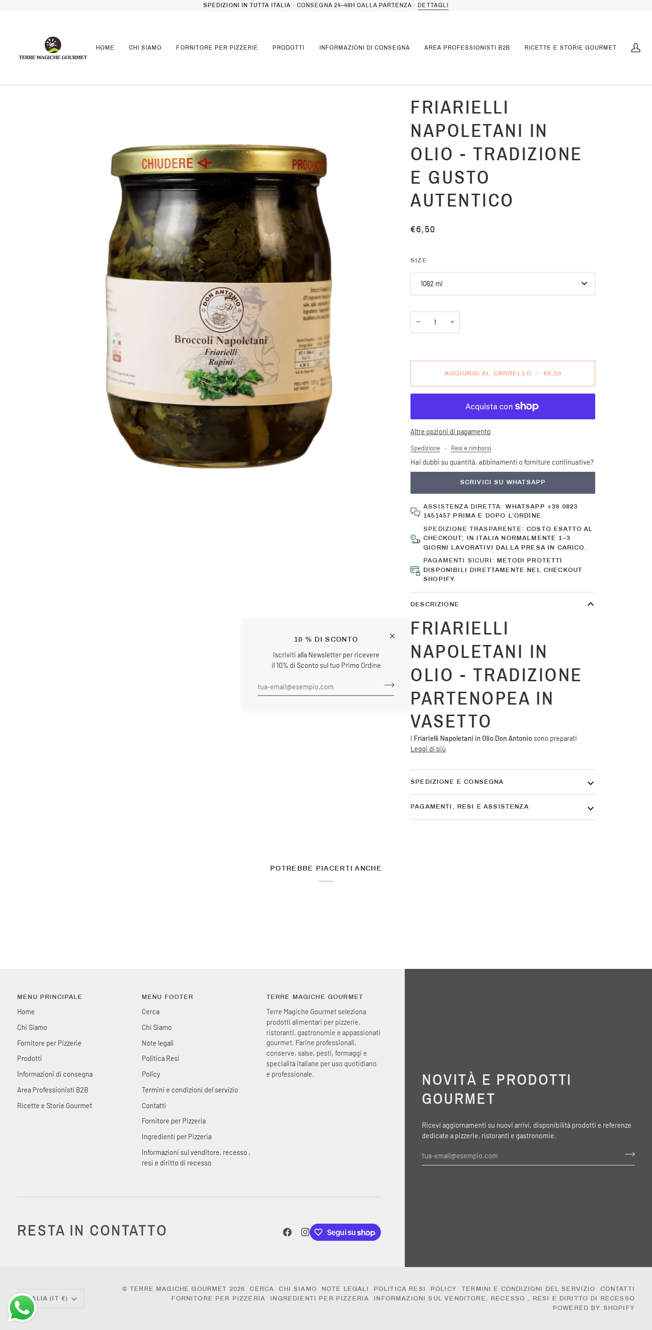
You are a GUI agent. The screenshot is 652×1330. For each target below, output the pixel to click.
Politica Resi (160, 1058)
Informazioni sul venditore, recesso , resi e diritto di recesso (504, 1298)
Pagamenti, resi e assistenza (469, 806)
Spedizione (425, 448)
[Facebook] (287, 1232)
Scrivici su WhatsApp (503, 482)
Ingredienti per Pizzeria (176, 1136)
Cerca (150, 1011)
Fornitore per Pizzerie (49, 1043)
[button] (145, 48)
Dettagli (433, 5)
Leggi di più (428, 748)
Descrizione (434, 604)
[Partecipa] (386, 685)
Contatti (154, 1105)
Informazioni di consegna (55, 1074)
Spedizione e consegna (457, 782)
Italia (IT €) (46, 1298)
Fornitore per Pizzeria (174, 1120)
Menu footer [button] (168, 997)
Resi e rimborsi (471, 448)
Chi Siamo (32, 1027)
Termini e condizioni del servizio (190, 1089)
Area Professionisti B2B (52, 1089)
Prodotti (29, 1058)
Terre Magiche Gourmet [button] (315, 997)
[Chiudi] (396, 632)
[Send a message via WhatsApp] (22, 1307)
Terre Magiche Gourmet (180, 1289)
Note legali (158, 1043)
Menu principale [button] (50, 997)
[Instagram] (305, 1232)
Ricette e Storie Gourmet (54, 1105)
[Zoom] (225, 306)
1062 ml (431, 283)
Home (26, 1011)
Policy (151, 1074)
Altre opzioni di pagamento (450, 431)
